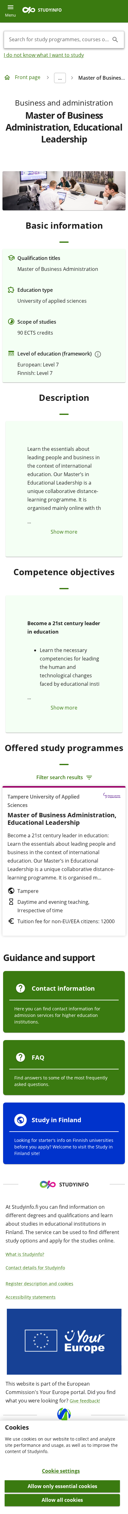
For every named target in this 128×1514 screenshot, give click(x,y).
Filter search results (59, 777)
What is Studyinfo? (25, 1254)
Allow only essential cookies (62, 1486)
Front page (27, 77)
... (60, 77)
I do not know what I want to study (44, 55)
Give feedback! (85, 1401)
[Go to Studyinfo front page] (45, 11)
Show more (64, 531)
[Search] (115, 39)
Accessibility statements (31, 1297)
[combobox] (59, 40)
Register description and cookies (39, 1284)
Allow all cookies (62, 1500)
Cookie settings (61, 1470)
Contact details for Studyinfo (35, 1268)
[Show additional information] (98, 354)
